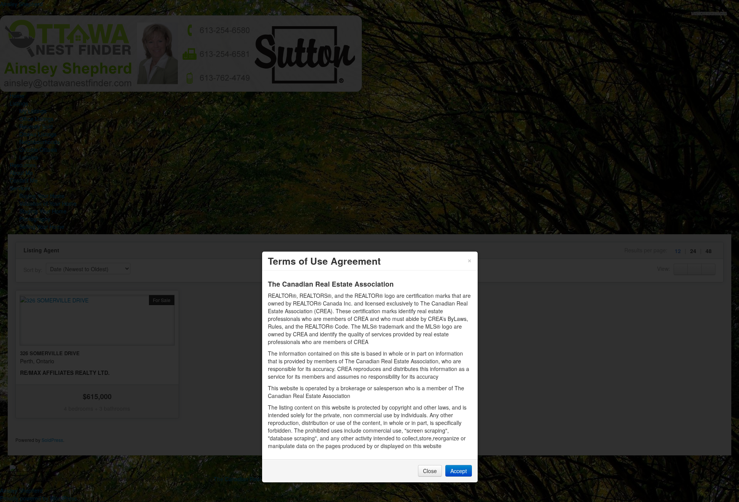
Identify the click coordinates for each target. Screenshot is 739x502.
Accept (458, 471)
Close (430, 471)
